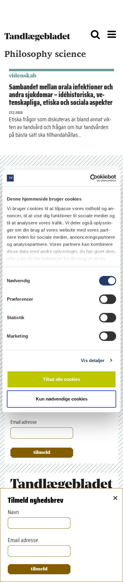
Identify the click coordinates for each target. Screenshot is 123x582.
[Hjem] (37, 34)
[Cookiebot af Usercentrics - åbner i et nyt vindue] (90, 178)
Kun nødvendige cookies (61, 398)
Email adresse (23, 422)
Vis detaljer (92, 360)
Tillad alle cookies (61, 379)
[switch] (107, 299)
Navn (13, 512)
